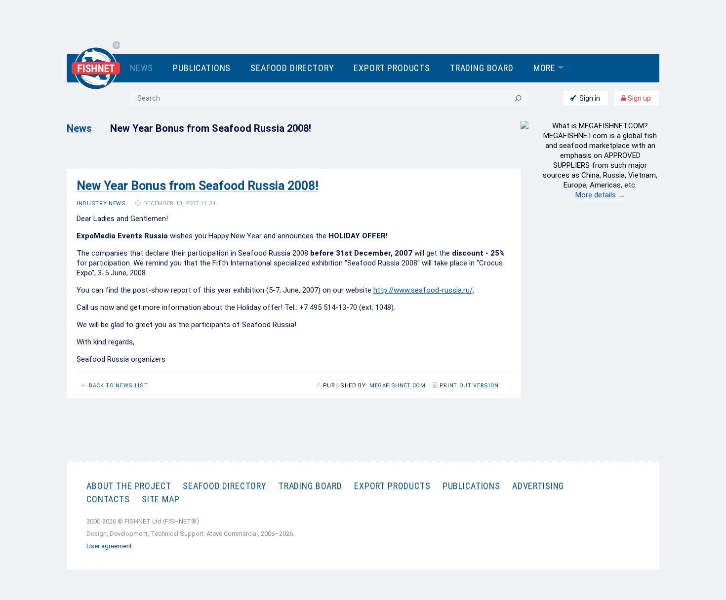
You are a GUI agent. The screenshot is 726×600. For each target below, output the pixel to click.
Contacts (108, 499)
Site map (161, 499)
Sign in (589, 98)
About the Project (128, 486)
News (141, 68)
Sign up (638, 98)
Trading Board (482, 68)
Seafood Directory (292, 68)
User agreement (109, 546)
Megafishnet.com (397, 385)
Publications (202, 68)
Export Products (392, 68)
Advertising (538, 486)
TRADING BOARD (310, 486)
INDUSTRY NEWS (101, 203)
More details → (600, 194)
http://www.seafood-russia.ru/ (423, 290)
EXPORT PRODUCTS (392, 486)
